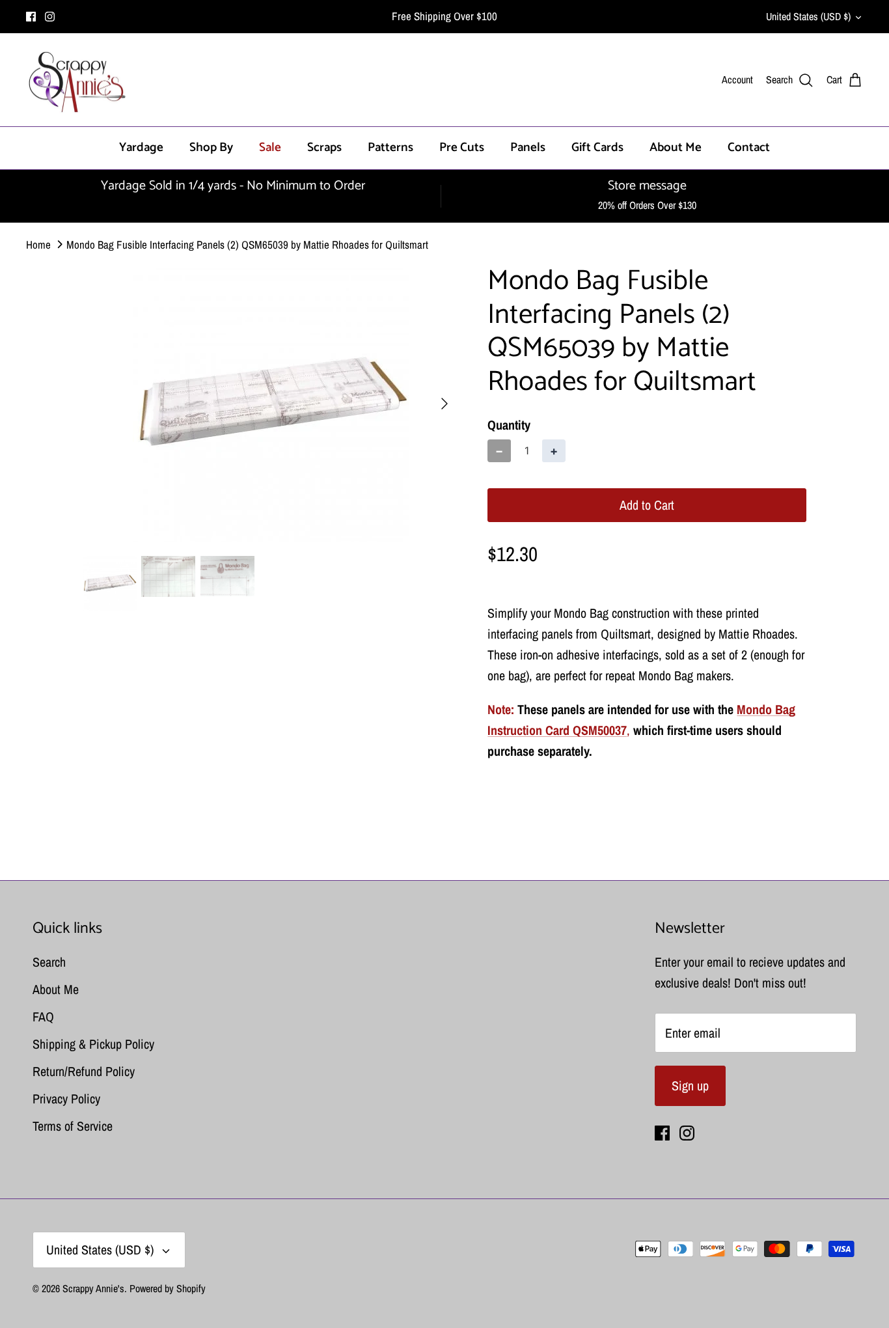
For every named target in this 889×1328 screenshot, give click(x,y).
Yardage (141, 147)
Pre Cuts (461, 147)
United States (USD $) (808, 16)
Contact (749, 147)
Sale (270, 147)
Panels (527, 147)
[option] (271, 403)
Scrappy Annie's (93, 1288)
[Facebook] (31, 16)
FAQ (43, 1016)
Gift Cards (597, 147)
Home (38, 243)
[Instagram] (50, 16)
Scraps (324, 147)
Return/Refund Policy (84, 1071)
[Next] (444, 403)
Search (49, 962)
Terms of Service (73, 1126)
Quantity (508, 425)
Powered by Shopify (168, 1288)
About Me (676, 147)
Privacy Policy (66, 1098)
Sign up (690, 1085)
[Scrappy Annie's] (76, 80)
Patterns (390, 147)
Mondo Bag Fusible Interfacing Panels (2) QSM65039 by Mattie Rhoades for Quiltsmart (247, 243)
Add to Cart (647, 505)
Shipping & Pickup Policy (93, 1044)
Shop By (211, 147)
